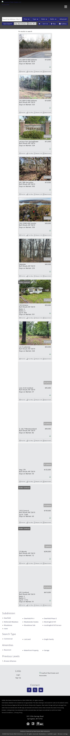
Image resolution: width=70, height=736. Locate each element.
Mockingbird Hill (50, 622)
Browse (10, 661)
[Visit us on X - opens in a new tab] (35, 690)
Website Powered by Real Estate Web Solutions (35, 731)
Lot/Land (27, 639)
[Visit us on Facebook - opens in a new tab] (29, 690)
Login (18, 675)
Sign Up (18, 678)
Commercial (8, 639)
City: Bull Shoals (20, 23)
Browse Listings (63, 734)
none (6, 628)
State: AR (31, 23)
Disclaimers (42, 734)
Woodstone (8, 625)
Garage (46, 650)
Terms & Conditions (7, 712)
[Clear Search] (39, 23)
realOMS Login (52, 734)
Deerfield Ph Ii (29, 618)
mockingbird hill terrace (52, 625)
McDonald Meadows (11, 622)
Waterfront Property (31, 650)
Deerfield (7, 618)
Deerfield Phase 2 (50, 618)
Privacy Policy (18, 712)
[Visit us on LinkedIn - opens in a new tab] (41, 690)
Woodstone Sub (29, 625)
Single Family (49, 639)
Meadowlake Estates (31, 622)
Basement (7, 650)
